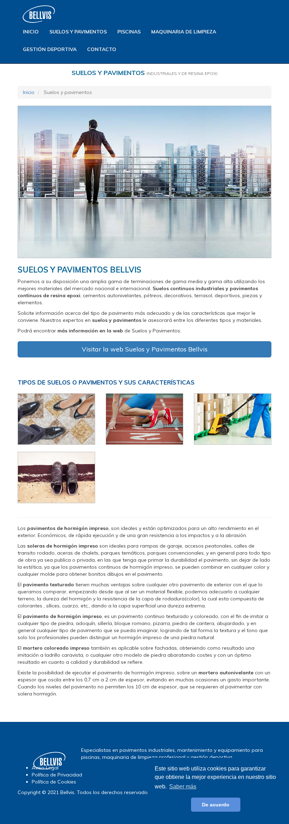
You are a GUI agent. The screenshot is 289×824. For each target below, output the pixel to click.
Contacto (101, 49)
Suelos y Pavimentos (78, 32)
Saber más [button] (182, 786)
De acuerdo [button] (215, 804)
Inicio (31, 32)
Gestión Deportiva (49, 49)
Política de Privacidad (57, 775)
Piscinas (129, 32)
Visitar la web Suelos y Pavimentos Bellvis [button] (145, 349)
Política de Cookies (54, 782)
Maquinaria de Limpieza (183, 32)
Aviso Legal (45, 767)
